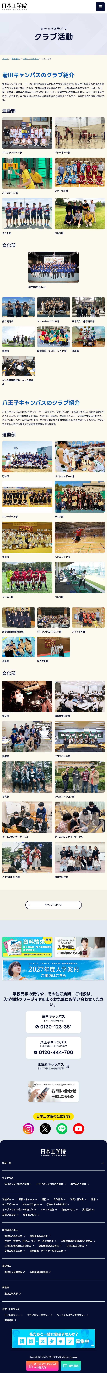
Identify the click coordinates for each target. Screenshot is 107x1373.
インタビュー (9, 1204)
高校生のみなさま (13, 1236)
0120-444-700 (56, 1052)
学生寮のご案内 (78, 1184)
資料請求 (87, 1209)
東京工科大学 (11, 1293)
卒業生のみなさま (13, 1251)
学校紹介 (7, 1199)
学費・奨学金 (77, 1199)
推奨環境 (9, 1320)
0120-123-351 (56, 1026)
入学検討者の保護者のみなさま (77, 1241)
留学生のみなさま (39, 1236)
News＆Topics (31, 1204)
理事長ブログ (30, 1215)
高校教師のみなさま (49, 1246)
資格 (44, 1199)
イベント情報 (48, 1209)
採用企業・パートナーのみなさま (47, 1251)
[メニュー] (100, 6)
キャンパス (7, 1178)
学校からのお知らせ (57, 1204)
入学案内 (59, 1199)
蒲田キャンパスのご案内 (17, 1184)
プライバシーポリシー (38, 1315)
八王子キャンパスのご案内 (50, 1184)
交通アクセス (69, 1209)
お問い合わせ (9, 1215)
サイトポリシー (12, 1315)
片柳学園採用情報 (39, 1272)
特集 (93, 1199)
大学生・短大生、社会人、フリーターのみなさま (29, 1241)
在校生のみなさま (75, 1246)
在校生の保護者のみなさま (18, 1246)
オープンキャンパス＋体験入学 (18, 1209)
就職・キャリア (27, 1199)
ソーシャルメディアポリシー (71, 1315)
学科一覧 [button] (6, 1163)
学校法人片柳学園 (13, 1272)
